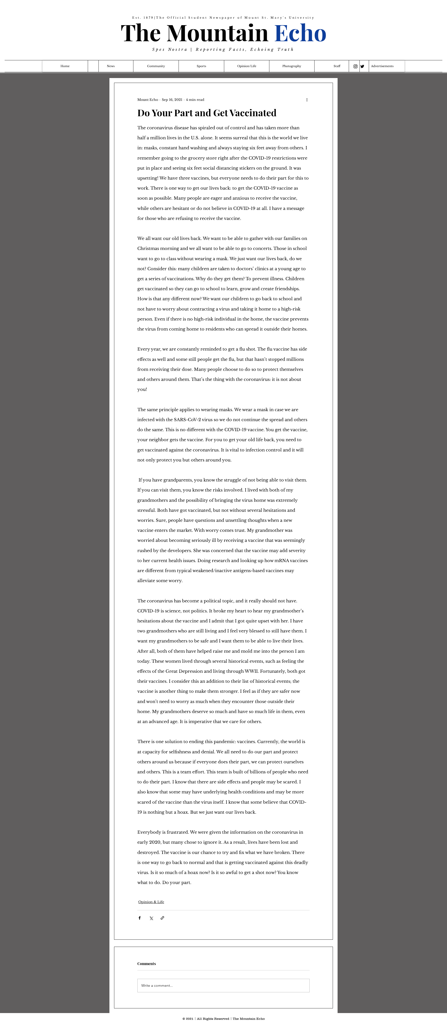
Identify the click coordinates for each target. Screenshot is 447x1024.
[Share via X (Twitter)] (151, 918)
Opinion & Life (151, 902)
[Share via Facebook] (139, 918)
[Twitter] (362, 66)
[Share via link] (162, 918)
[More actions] (307, 99)
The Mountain (224, 32)
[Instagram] (355, 66)
